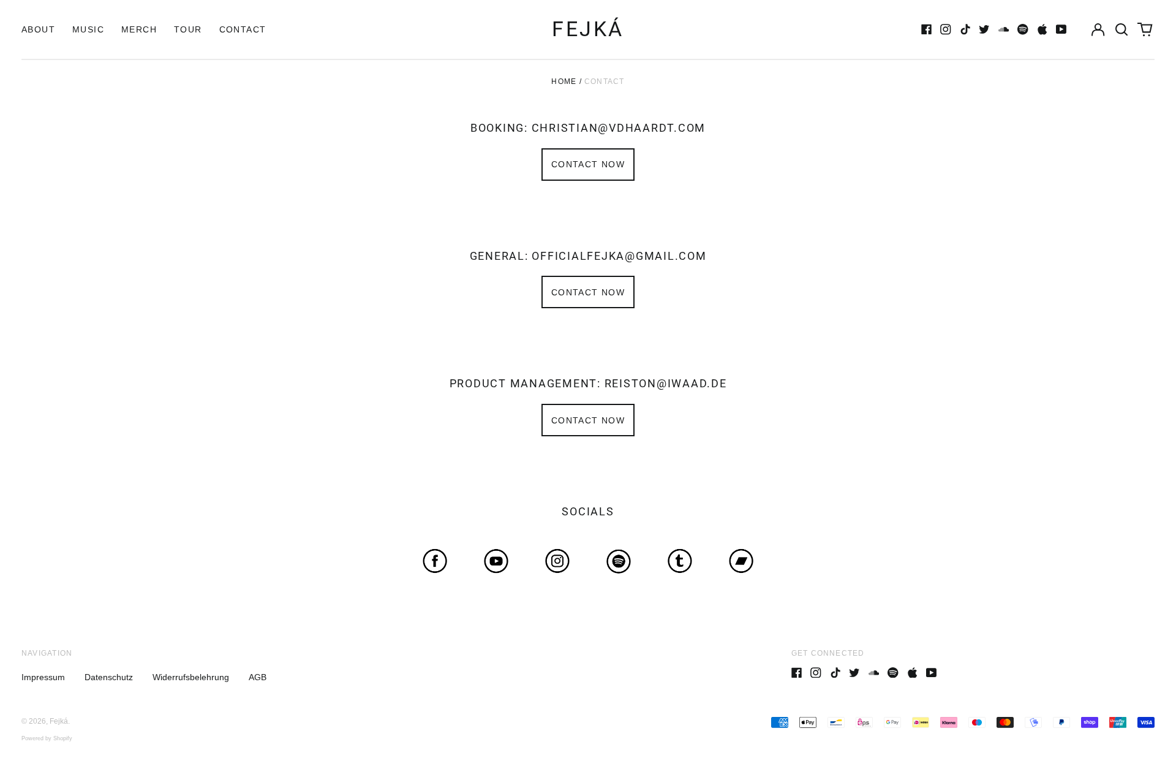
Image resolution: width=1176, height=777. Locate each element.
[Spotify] (1022, 29)
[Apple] (1042, 29)
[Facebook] (926, 29)
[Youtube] (1061, 29)
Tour (188, 29)
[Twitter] (984, 29)
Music (88, 29)
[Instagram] (945, 29)
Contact (242, 29)
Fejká (588, 29)
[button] (1121, 29)
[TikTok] (965, 29)
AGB (257, 677)
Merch (139, 29)
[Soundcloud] (1003, 29)
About (38, 29)
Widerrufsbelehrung (191, 677)
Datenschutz (109, 677)
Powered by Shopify (46, 738)
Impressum (43, 677)
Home (563, 81)
